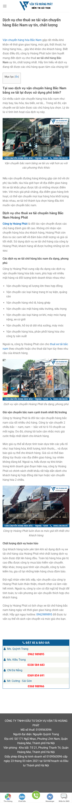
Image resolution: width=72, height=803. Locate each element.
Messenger (50, 801)
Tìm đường (8, 801)
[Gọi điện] (36, 796)
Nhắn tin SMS (64, 801)
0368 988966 (36, 686)
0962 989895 (36, 654)
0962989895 (44, 614)
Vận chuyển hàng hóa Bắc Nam (22, 40)
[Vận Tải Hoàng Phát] (36, 6)
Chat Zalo (22, 801)
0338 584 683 (36, 665)
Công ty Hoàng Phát (15, 223)
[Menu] (5, 6)
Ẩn (16, 76)
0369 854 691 (36, 675)
